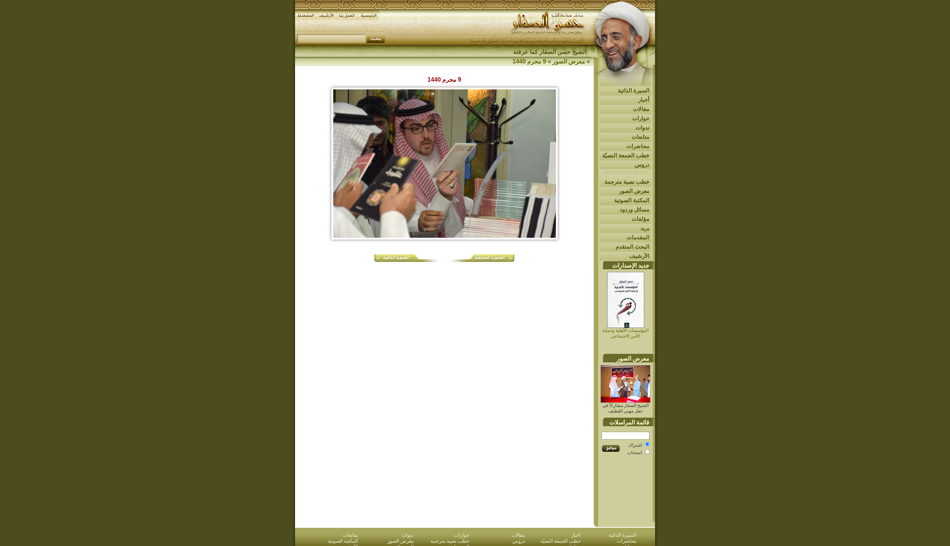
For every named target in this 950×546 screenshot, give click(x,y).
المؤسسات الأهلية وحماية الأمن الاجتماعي (625, 333)
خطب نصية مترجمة (627, 181)
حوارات (640, 118)
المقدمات (638, 237)
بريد (645, 228)
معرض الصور (634, 191)
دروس (642, 164)
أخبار (643, 99)
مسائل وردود (634, 209)
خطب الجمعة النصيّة (625, 155)
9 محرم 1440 (529, 61)
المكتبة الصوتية (631, 200)
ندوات (642, 127)
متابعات (640, 137)
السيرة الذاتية (633, 90)
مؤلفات (640, 219)
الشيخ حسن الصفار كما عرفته (549, 52)
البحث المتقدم (632, 246)
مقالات (641, 109)
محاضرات (637, 146)
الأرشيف (639, 256)
